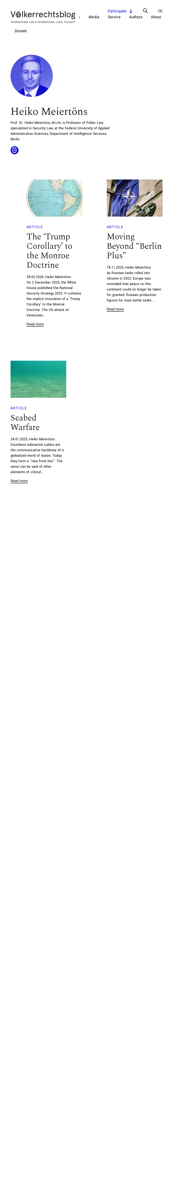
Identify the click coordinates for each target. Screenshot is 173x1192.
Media (94, 17)
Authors (135, 17)
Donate (21, 31)
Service (114, 17)
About (156, 17)
